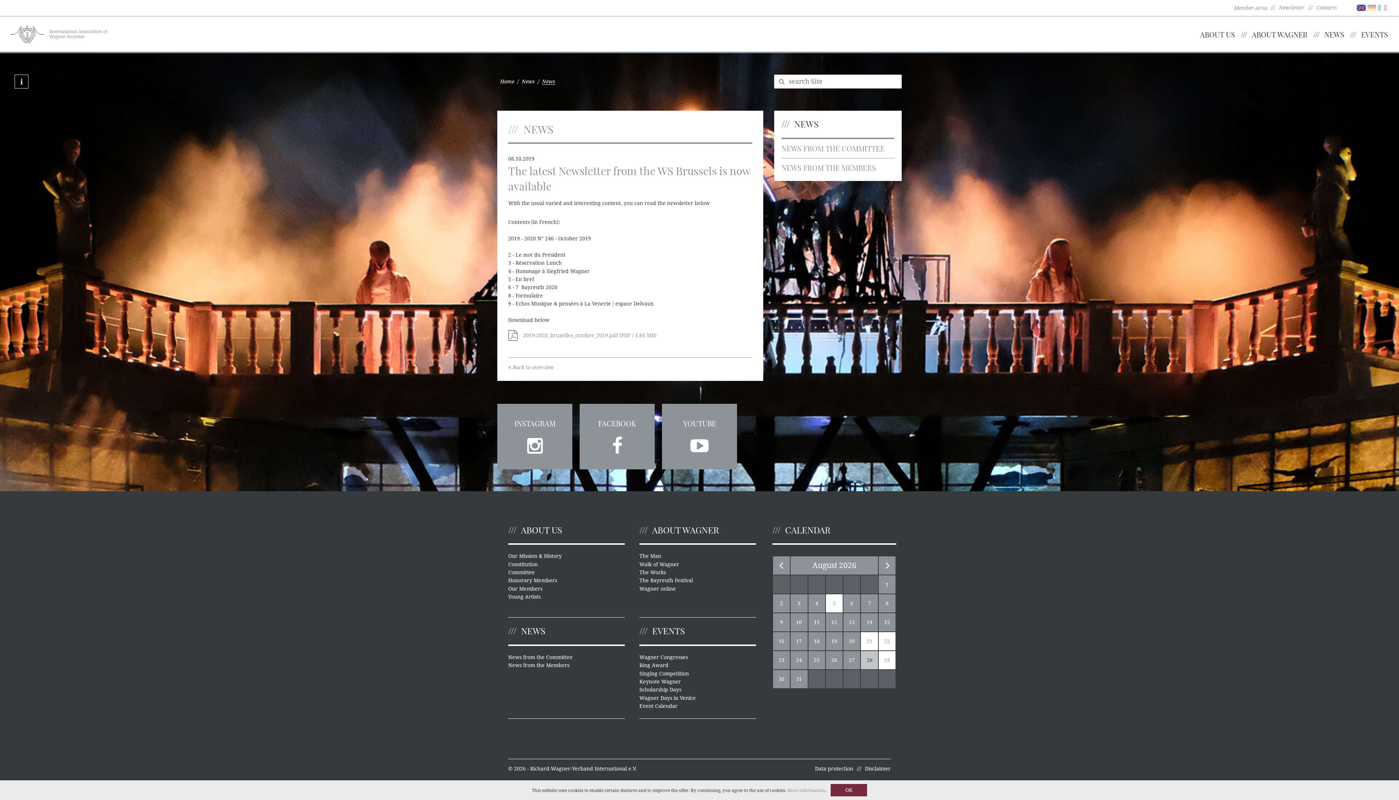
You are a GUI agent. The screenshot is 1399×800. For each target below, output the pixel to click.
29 (887, 660)
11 (817, 622)
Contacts (1326, 8)
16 (781, 641)
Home (507, 81)
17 (799, 641)
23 (781, 660)
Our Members (525, 589)
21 (870, 641)
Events (1374, 34)
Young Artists (524, 597)
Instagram (535, 423)
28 (870, 660)
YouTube (699, 423)
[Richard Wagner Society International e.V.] (27, 33)
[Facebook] (617, 443)
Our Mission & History (535, 556)
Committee (521, 572)
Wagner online (657, 589)
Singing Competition (664, 674)
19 (834, 641)
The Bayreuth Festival (666, 580)
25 (817, 660)
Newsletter (1292, 8)
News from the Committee (833, 148)
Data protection (834, 769)
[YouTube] (699, 443)
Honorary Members (532, 580)
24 (799, 660)
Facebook (617, 423)
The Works (652, 572)
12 (834, 622)
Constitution (523, 564)
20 (852, 641)
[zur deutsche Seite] (1371, 7)
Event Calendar (658, 706)
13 (852, 622)
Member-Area (1250, 8)
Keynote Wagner (660, 682)
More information (806, 790)
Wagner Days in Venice (667, 698)
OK (849, 790)
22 (887, 641)
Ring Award (654, 665)
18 (817, 641)
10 (799, 622)
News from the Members (828, 168)
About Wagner (1280, 34)
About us (1217, 34)
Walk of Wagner (659, 564)
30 (781, 679)
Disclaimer (878, 769)
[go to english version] (1361, 7)
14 (870, 622)
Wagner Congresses (663, 657)
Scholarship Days (660, 690)
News (1334, 34)
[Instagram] (534, 443)
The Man (650, 556)
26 (834, 660)
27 (852, 660)
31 (799, 679)
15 (887, 622)
